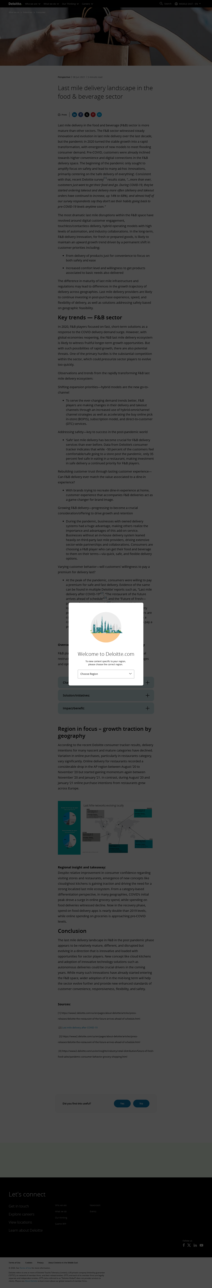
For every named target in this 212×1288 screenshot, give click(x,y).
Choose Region (89, 674)
